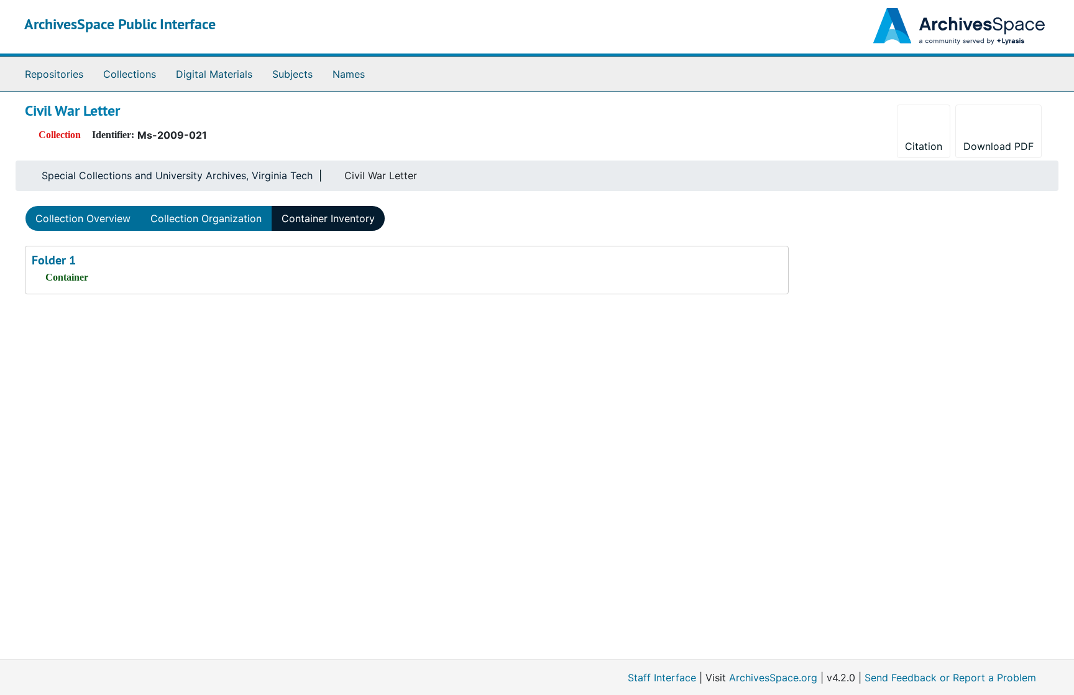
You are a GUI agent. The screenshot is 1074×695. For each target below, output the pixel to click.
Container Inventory (328, 218)
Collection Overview (83, 218)
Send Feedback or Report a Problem (950, 677)
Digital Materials (214, 74)
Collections (129, 74)
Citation (923, 146)
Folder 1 (54, 260)
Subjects (292, 74)
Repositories (54, 74)
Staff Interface (662, 677)
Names (349, 74)
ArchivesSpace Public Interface (120, 24)
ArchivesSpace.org (773, 677)
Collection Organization (206, 218)
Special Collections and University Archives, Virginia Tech (177, 175)
